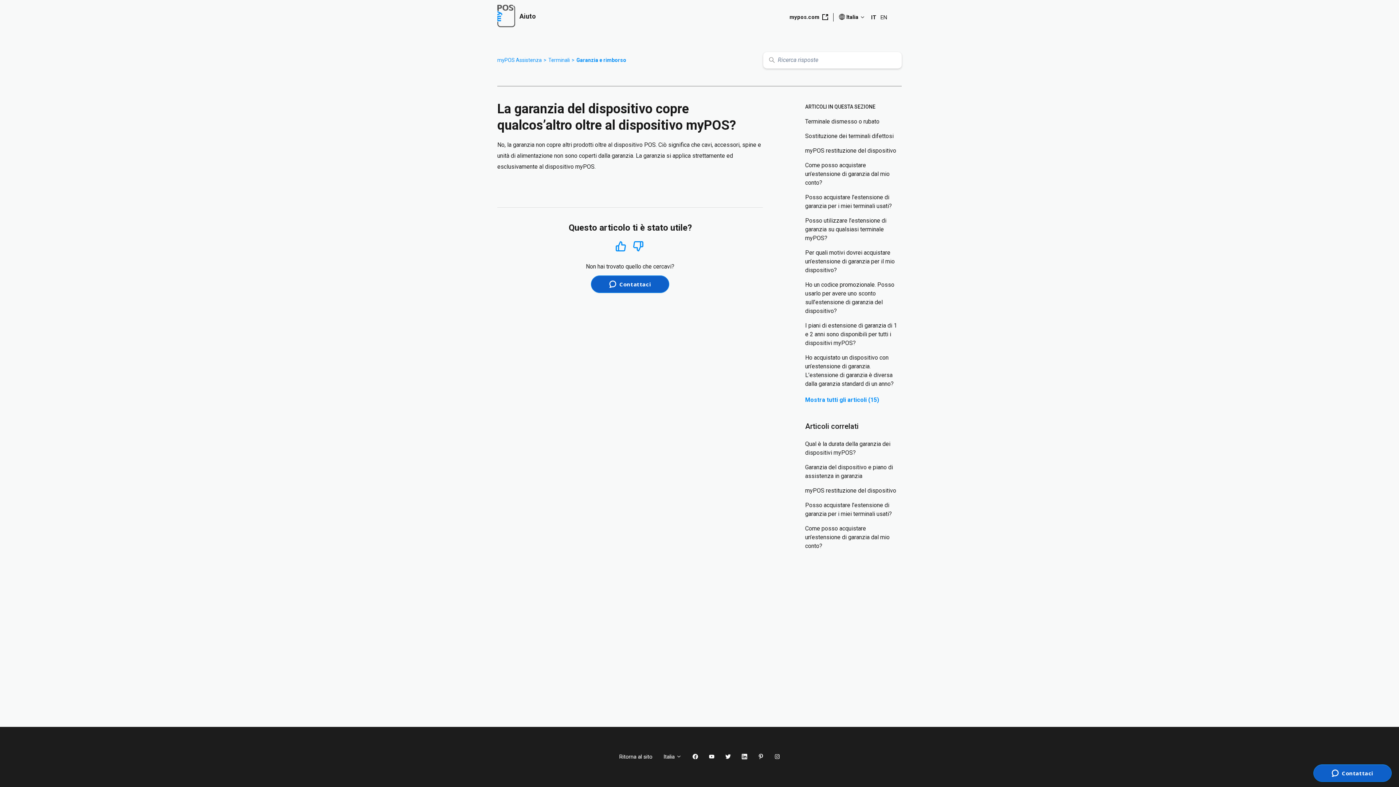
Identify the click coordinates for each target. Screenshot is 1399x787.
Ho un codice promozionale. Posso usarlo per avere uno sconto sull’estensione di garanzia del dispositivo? (849, 297)
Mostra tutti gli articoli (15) (842, 399)
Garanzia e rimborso (601, 60)
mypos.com (804, 17)
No (638, 246)
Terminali (559, 60)
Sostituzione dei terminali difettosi (849, 136)
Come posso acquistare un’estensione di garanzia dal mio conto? (847, 174)
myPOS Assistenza (519, 60)
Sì (620, 246)
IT (873, 17)
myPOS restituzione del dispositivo (850, 150)
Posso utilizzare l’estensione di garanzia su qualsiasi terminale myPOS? (845, 229)
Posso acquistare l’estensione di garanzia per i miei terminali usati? (848, 202)
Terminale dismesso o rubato (842, 121)
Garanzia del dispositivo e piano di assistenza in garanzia (849, 471)
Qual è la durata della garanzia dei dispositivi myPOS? (847, 448)
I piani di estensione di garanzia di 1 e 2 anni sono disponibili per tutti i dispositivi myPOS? (851, 334)
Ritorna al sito (636, 756)
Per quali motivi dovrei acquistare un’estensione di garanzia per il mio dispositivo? (850, 261)
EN (884, 17)
